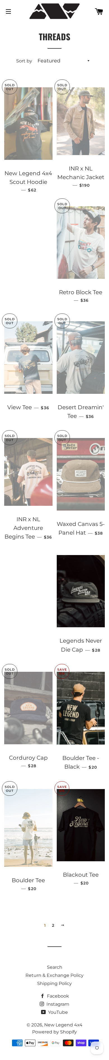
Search (54, 967)
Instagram (57, 1004)
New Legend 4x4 (63, 1025)
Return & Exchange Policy (54, 975)
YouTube (57, 1012)
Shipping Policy (54, 983)
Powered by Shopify (54, 1032)
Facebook (57, 996)
